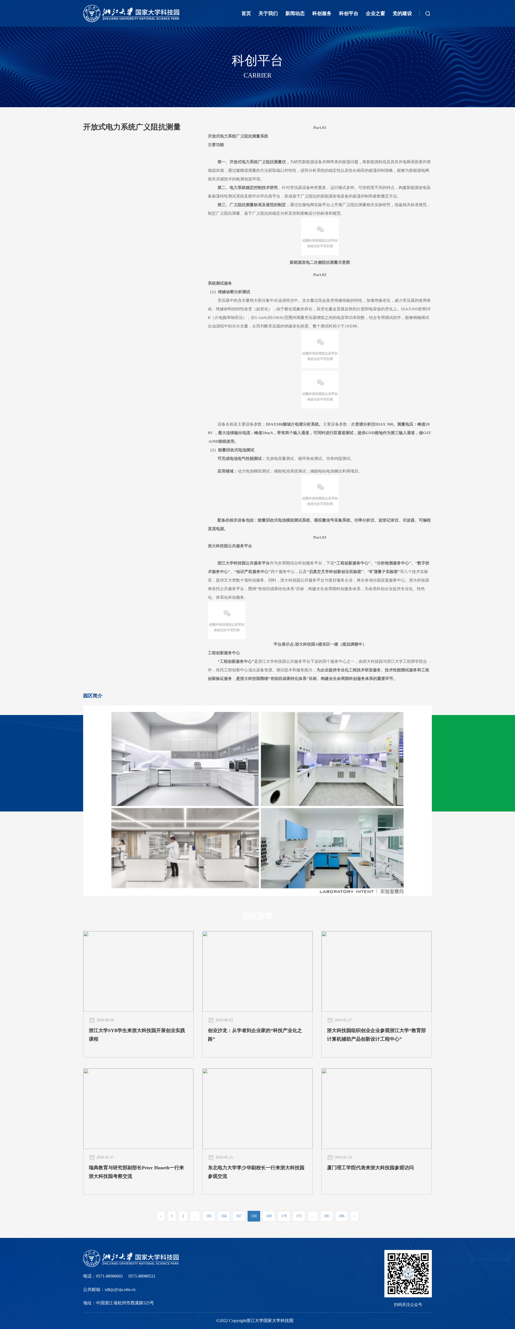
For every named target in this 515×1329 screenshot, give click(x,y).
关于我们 (268, 13)
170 (284, 1216)
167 (239, 1216)
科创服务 (322, 13)
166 (224, 1216)
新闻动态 (295, 13)
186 (341, 1216)
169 (269, 1216)
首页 (246, 13)
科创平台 (348, 13)
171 (299, 1216)
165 (209, 1216)
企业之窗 (375, 13)
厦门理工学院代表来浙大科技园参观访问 (370, 1167)
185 (326, 1216)
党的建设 (402, 13)
